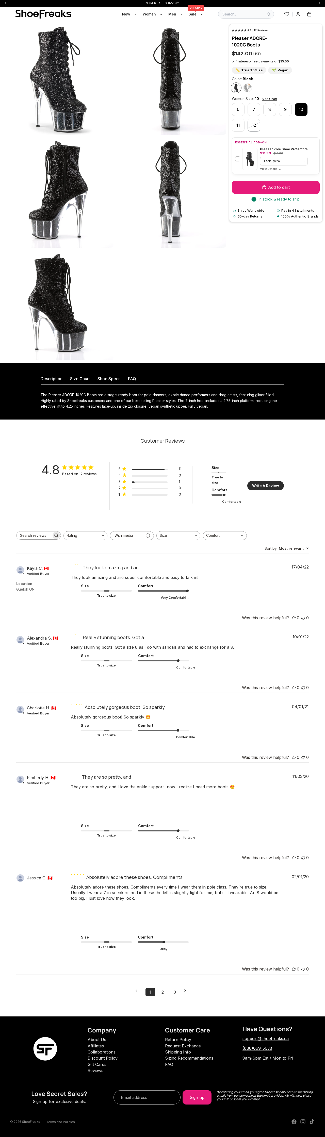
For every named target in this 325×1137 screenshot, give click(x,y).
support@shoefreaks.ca (265, 1038)
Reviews (95, 1070)
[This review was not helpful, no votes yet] (303, 617)
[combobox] (85, 535)
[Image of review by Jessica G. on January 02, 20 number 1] (83, 914)
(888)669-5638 (257, 1048)
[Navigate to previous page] (138, 990)
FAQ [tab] (132, 378)
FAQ (169, 1064)
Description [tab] (51, 378)
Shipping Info (178, 1052)
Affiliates (96, 1045)
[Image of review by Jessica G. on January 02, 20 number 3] (139, 914)
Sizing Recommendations (189, 1058)
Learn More (270, 169)
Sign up (197, 1097)
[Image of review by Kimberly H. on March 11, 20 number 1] (83, 802)
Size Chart (269, 99)
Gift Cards (97, 1064)
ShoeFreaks (31, 1122)
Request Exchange (183, 1045)
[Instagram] (303, 1122)
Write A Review (265, 485)
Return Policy (178, 1039)
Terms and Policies (60, 1122)
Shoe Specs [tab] (109, 378)
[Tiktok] (312, 1122)
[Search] (269, 14)
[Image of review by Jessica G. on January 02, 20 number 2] (111, 914)
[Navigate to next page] (187, 990)
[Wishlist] (286, 14)
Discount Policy (103, 1058)
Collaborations (102, 1052)
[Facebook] (294, 1122)
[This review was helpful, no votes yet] (294, 617)
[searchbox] (34, 535)
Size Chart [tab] (80, 378)
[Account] (298, 14)
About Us (97, 1039)
